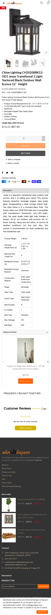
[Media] (46, 53)
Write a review (25, 428)
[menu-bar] (4, 3)
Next (48, 361)
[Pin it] (12, 173)
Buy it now (25, 153)
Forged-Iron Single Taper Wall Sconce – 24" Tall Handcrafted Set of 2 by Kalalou (25, 367)
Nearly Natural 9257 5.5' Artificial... (31, 499)
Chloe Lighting (9, 89)
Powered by (36, 408)
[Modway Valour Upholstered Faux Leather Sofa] (9, 535)
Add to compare (13, 159)
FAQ (3, 479)
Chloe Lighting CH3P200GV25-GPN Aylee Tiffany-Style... (32, 516)
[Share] (2, 173)
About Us (5, 465)
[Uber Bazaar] (14, 3)
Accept (42, 612)
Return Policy (6, 468)
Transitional (21, 89)
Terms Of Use (7, 476)
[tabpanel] (25, 31)
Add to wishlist (13, 163)
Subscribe (43, 586)
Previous (3, 361)
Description (7, 190)
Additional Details (9, 332)
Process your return (9, 472)
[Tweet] (7, 173)
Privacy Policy (7, 483)
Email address (9, 586)
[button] (3, 63)
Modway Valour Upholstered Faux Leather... (31, 531)
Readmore (38, 460)
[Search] (41, 3)
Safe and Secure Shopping (11, 486)
